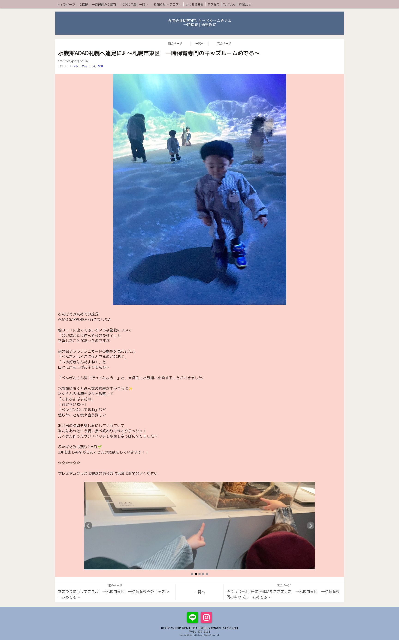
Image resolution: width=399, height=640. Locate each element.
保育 (100, 66)
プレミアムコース (84, 66)
